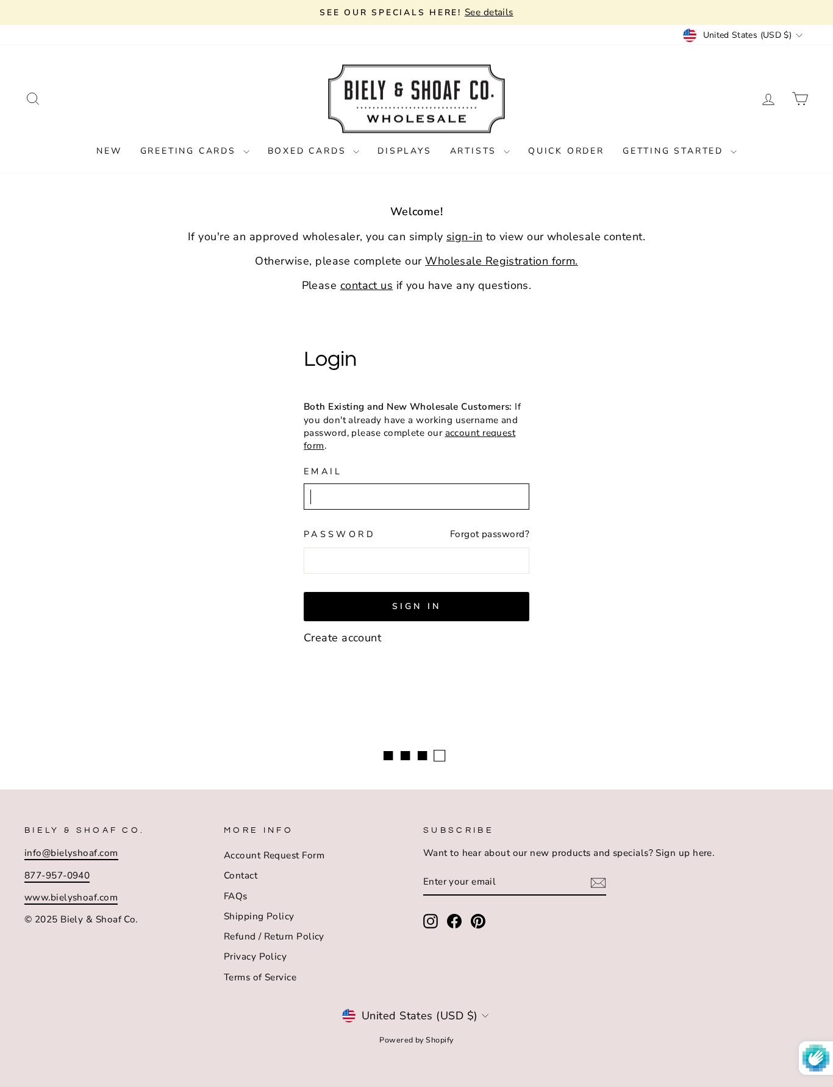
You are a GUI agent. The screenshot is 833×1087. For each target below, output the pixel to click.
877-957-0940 (57, 875)
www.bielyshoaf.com (71, 897)
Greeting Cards (190, 151)
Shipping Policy (259, 916)
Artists (475, 151)
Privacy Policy (255, 956)
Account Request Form (274, 855)
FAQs (236, 896)
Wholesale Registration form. (501, 261)
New (108, 151)
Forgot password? (489, 534)
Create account (342, 637)
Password (340, 534)
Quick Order (566, 151)
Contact (240, 875)
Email (323, 471)
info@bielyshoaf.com (71, 853)
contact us (366, 285)
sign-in (464, 236)
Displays (404, 151)
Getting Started (675, 151)
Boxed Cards (309, 151)
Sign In (416, 606)
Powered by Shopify (416, 1040)
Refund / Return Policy (274, 936)
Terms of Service (260, 977)
